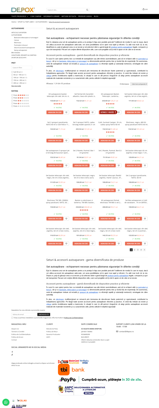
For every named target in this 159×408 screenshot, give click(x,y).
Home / (14, 22)
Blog (96, 16)
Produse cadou (85, 16)
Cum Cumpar (35, 16)
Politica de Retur (52, 332)
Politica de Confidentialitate (73, 318)
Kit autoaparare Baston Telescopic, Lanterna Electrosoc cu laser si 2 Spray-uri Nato (110, 95)
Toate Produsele (19, 16)
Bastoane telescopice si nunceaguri (26, 37)
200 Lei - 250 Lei (19, 83)
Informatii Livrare (51, 16)
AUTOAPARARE (17, 28)
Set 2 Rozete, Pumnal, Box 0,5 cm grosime (110, 151)
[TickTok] (12, 355)
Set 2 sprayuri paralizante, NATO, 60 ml (136, 176)
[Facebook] (12, 352)
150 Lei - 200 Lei (19, 80)
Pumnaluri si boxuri (21, 45)
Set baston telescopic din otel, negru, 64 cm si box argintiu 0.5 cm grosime (57, 176)
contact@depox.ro (126, 331)
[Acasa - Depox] (23, 10)
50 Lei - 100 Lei (18, 75)
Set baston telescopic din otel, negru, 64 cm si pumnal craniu (136, 229)
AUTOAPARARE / (42, 22)
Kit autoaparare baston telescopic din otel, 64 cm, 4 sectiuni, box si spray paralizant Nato (58, 95)
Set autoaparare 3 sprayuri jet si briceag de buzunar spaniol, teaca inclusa (58, 151)
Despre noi (15, 329)
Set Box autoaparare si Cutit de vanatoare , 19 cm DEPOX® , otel (136, 201)
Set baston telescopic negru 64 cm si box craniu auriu (84, 176)
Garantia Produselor (53, 334)
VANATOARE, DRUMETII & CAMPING (23, 55)
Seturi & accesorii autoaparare (24, 47)
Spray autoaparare (20, 50)
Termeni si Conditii (17, 332)
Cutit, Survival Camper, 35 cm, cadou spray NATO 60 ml (110, 123)
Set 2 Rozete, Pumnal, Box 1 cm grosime (84, 151)
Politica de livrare (17, 337)
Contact (14, 340)
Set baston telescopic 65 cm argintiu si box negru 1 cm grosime (136, 151)
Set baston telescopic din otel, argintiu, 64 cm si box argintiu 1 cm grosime (136, 95)
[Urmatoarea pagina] (144, 249)
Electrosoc (17, 42)
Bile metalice (15, 53)
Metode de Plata (69, 16)
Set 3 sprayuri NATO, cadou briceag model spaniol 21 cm (84, 123)
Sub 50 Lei (17, 72)
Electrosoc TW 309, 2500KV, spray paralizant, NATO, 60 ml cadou (57, 201)
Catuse (16, 40)
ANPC (48, 337)
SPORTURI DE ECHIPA (18, 58)
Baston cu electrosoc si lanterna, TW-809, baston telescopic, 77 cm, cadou (84, 201)
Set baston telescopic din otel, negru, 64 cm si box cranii (110, 229)
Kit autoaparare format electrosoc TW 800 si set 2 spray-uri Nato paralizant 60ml (110, 201)
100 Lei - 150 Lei (19, 77)
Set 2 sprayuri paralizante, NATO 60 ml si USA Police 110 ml (57, 123)
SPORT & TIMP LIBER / (26, 22)
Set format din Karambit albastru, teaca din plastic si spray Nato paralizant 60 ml (84, 95)
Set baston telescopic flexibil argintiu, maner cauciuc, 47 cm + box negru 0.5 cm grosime (110, 176)
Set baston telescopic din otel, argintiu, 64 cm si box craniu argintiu (57, 229)
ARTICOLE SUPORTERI (19, 32)
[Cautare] (87, 10)
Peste (16, 95)
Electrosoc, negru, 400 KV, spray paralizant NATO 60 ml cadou (136, 123)
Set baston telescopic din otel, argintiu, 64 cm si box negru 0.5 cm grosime (84, 229)
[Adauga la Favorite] (66, 112)
